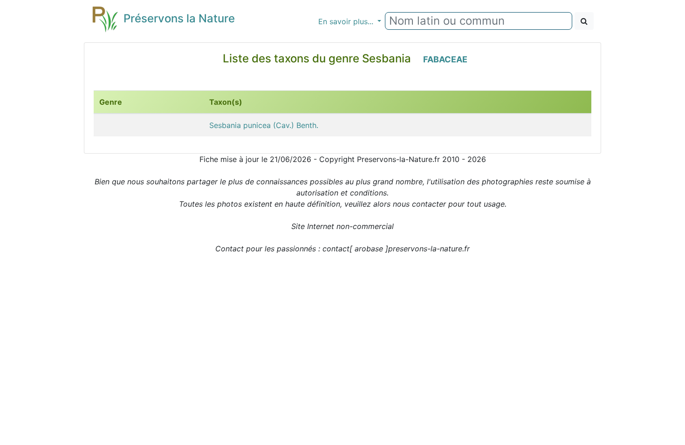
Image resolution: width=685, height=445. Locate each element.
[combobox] (478, 21)
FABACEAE (445, 59)
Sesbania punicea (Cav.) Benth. (263, 125)
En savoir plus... (347, 21)
